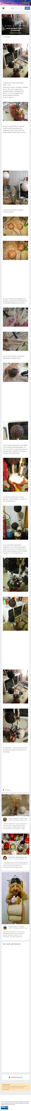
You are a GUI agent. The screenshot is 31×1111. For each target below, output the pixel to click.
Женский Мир (4, 1101)
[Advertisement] (15, 152)
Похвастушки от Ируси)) (16, 927)
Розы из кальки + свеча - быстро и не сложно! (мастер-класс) (18, 818)
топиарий (7, 790)
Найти (27, 8)
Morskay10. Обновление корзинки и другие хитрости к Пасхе (18, 857)
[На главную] (9, 2)
